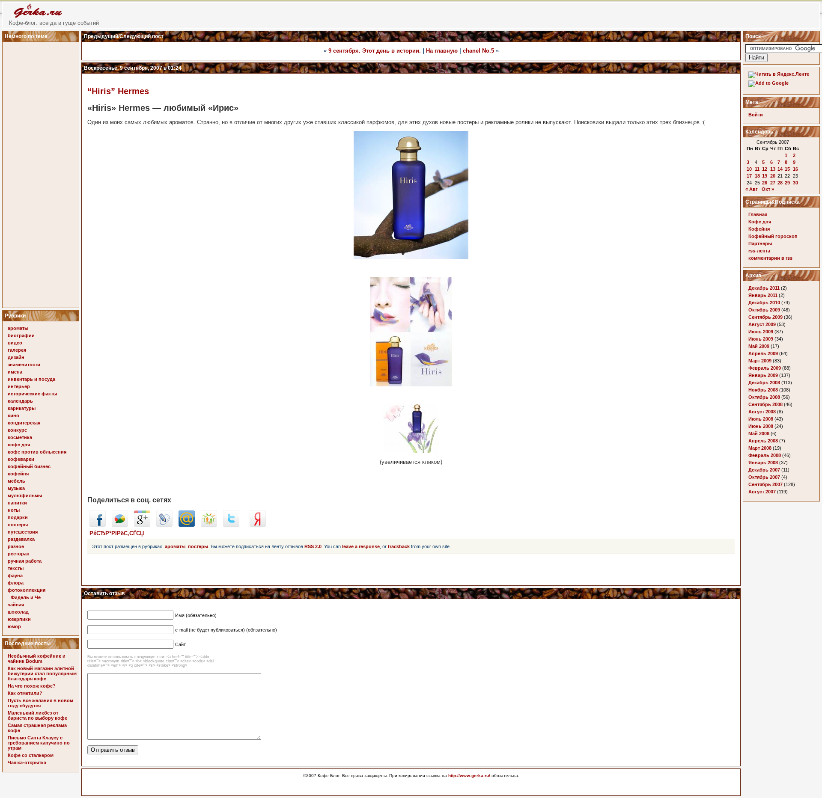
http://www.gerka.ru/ (469, 775)
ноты (14, 510)
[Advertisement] (42, 172)
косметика (20, 437)
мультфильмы (25, 495)
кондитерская (24, 422)
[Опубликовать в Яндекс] (258, 525)
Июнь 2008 (760, 426)
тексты (16, 568)
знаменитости (24, 364)
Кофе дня (759, 221)
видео (15, 342)
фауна (15, 575)
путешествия (23, 531)
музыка (16, 488)
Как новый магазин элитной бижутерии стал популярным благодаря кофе (42, 673)
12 (764, 169)
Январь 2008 (763, 462)
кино (13, 415)
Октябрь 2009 (764, 309)
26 (764, 182)
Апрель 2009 (763, 353)
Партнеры (760, 243)
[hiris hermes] (411, 451)
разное (16, 546)
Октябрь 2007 (764, 477)
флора (16, 582)
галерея (17, 350)
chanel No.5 (478, 50)
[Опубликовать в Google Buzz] (120, 525)
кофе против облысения (37, 451)
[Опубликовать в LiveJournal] (164, 525)
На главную (442, 50)
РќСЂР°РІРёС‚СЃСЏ (116, 533)
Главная (757, 214)
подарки (18, 517)
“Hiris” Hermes (118, 91)
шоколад (18, 611)
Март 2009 (759, 360)
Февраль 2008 (764, 455)
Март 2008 (759, 448)
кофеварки (21, 459)
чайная (16, 604)
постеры (18, 524)
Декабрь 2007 (764, 469)
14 (780, 169)
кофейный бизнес (29, 466)
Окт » (768, 189)
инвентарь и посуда (31, 379)
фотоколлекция (26, 590)
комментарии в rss (770, 258)
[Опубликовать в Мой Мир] (187, 525)
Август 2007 (762, 491)
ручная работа (25, 561)
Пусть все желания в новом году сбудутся (40, 703)
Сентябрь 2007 (765, 484)
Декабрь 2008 (764, 382)
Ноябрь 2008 (763, 389)
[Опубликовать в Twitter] (231, 525)
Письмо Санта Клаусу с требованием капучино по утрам (39, 743)
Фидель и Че (26, 597)
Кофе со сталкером (31, 755)
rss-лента (759, 250)
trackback (399, 546)
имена (15, 371)
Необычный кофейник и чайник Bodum (37, 658)
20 (772, 175)
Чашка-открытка (27, 762)
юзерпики (19, 619)
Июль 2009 (760, 331)
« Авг (751, 189)
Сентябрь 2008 (765, 404)
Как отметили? (25, 693)
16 (795, 169)
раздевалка (21, 539)
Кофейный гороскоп (773, 236)
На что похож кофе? (32, 685)
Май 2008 (758, 433)
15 (787, 169)
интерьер (19, 386)
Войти (755, 114)
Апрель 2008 (763, 440)
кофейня (18, 473)
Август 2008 (762, 411)
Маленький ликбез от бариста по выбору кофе (37, 715)
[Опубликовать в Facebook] (97, 525)
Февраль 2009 (764, 368)
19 (764, 175)
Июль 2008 (760, 418)
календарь (20, 400)
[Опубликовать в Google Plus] (142, 525)
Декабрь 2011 (764, 288)
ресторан (19, 553)
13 (772, 169)
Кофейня (759, 228)
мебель (16, 481)
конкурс (17, 430)
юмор (14, 626)
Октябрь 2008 (764, 397)
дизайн (16, 357)
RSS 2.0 (313, 546)
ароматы (18, 328)
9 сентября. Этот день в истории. (374, 50)
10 (749, 169)
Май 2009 (758, 346)
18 (757, 175)
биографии (21, 335)
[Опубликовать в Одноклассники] (209, 525)
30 (795, 182)
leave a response (361, 546)
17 (749, 175)
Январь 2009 (763, 375)
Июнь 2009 (760, 338)
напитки (17, 502)
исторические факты (32, 393)
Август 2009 (762, 324)
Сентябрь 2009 (765, 317)
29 (787, 182)
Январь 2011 (762, 295)
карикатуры (22, 408)
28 (780, 182)
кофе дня (19, 444)
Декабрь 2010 (764, 302)
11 (757, 169)
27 (772, 182)
